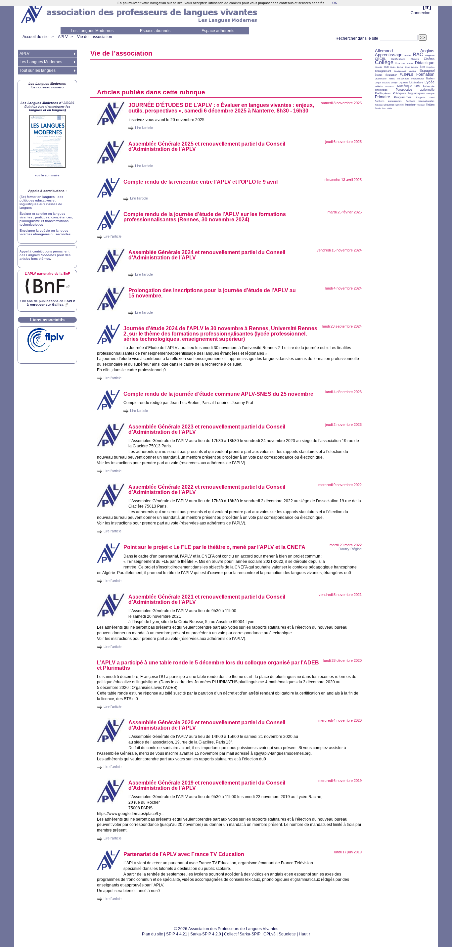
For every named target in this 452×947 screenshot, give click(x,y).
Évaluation (391, 74)
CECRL (380, 59)
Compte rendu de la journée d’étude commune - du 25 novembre (218, 394)
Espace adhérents (218, 30)
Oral (417, 86)
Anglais (427, 50)
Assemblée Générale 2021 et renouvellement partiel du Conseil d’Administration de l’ (206, 599)
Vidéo (389, 109)
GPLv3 (269, 934)
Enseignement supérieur (405, 71)
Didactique (424, 63)
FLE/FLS (406, 74)
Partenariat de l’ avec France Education (183, 854)
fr (427, 7)
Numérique (404, 86)
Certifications (398, 59)
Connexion (420, 13)
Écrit (422, 67)
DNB (386, 67)
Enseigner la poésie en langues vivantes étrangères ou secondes (45, 232)
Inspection (403, 78)
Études (379, 75)
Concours (400, 63)
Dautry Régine (350, 549)
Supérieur (410, 104)
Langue (378, 83)
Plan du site (152, 934)
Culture (410, 64)
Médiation (379, 86)
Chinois (415, 59)
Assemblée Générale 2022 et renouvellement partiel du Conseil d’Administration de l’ (206, 489)
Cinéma (429, 59)
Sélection (379, 105)
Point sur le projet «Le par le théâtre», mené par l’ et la (214, 547)
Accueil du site (36, 36)
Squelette (287, 934)
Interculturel (417, 78)
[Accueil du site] (32, 13)
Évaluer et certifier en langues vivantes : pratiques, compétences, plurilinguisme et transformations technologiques (46, 219)
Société (399, 105)
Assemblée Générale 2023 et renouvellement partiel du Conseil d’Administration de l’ (206, 429)
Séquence (389, 105)
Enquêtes (430, 67)
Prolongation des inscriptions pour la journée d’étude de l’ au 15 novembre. (212, 293)
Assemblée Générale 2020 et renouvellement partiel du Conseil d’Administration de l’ (206, 725)
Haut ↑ (304, 934)
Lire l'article (144, 128)
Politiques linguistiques (409, 93)
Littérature (416, 82)
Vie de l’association (94, 36)
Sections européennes (388, 101)
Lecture (386, 82)
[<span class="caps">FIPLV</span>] (45, 351)
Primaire (382, 97)
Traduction (380, 108)
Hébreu (392, 79)
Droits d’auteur (396, 67)
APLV (63, 36)
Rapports (421, 97)
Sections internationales (420, 101)
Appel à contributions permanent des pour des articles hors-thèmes (45, 254)
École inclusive (411, 67)
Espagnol (427, 70)
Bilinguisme (429, 56)
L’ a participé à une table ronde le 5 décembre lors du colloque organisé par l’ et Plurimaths (208, 665)
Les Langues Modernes (92, 30)
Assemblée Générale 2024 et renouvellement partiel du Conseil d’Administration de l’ (206, 254)
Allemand (384, 50)
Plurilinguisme (383, 93)
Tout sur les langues (38, 70)
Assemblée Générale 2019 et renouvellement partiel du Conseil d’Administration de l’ (206, 785)
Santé (431, 98)
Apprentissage (388, 54)
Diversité (378, 67)
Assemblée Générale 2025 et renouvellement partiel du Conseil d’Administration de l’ (206, 146)
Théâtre (430, 104)
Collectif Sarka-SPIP (242, 934)
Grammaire (380, 78)
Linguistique (403, 83)
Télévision (421, 105)
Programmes (403, 97)
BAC (418, 54)
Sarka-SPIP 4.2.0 (205, 934)
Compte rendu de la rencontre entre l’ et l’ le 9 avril (200, 182)
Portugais (430, 94)
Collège (384, 62)
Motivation (389, 86)
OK (334, 3)
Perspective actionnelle (415, 89)
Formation (425, 74)
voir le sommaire (47, 175)
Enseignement (383, 70)
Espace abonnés (155, 30)
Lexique (394, 83)
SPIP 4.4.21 (176, 934)
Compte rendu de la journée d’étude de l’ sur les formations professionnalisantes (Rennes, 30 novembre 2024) (204, 216)
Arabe (407, 55)
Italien (430, 78)
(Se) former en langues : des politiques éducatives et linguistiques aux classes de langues (41, 202)
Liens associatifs (47, 319)
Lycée (429, 82)
